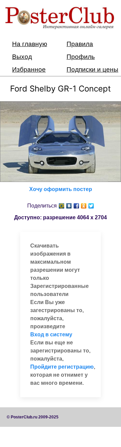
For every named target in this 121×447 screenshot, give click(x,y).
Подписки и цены (92, 69)
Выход (22, 56)
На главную (29, 43)
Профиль (81, 56)
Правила (80, 43)
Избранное (29, 69)
